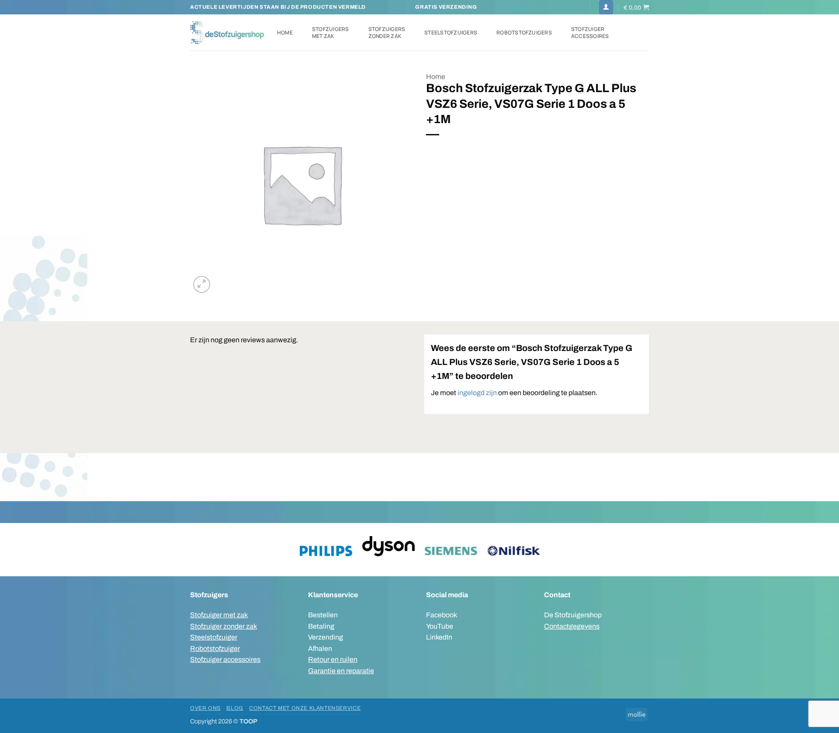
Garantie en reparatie (341, 670)
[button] (606, 7)
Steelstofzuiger (213, 637)
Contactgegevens (572, 626)
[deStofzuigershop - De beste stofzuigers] (227, 32)
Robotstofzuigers (524, 32)
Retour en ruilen (332, 659)
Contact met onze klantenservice (305, 708)
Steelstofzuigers (450, 32)
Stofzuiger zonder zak (223, 626)
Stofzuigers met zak (330, 32)
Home (285, 32)
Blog (234, 708)
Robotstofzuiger (215, 648)
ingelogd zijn (477, 392)
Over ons (205, 708)
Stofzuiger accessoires (590, 32)
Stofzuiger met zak (219, 615)
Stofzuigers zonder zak (387, 32)
